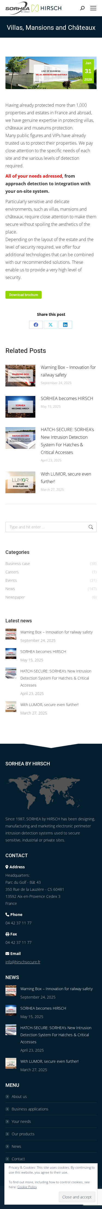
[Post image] (20, 375)
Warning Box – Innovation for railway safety (68, 371)
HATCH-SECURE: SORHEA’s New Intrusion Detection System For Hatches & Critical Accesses (67, 441)
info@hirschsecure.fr (22, 961)
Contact (18, 1158)
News (16, 1146)
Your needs (21, 1121)
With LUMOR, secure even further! (66, 478)
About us (19, 1096)
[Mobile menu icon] (93, 8)
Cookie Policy (27, 1187)
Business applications (30, 1109)
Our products (23, 1133)
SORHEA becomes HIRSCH (67, 398)
